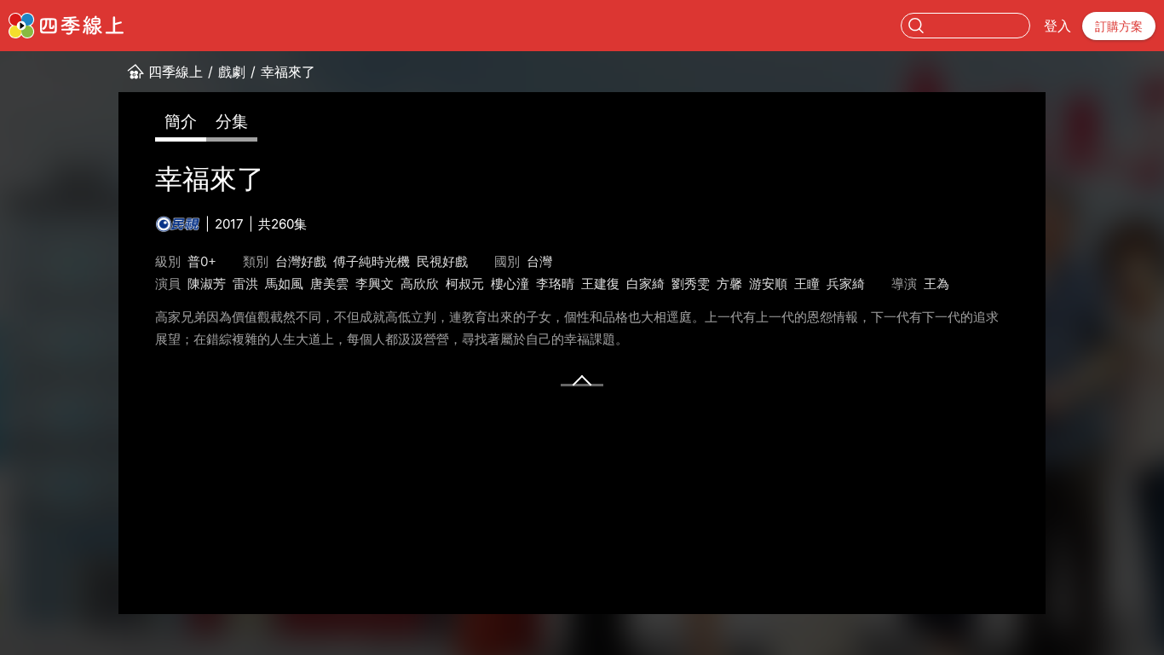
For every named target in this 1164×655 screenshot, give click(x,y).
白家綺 (645, 283)
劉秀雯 (690, 283)
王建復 (600, 283)
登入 (1057, 25)
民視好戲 (442, 261)
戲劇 (231, 71)
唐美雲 (329, 283)
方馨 (729, 283)
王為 (936, 283)
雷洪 (245, 283)
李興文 (374, 283)
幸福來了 (288, 71)
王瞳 (807, 283)
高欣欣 (419, 283)
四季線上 (175, 71)
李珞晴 (555, 283)
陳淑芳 (206, 283)
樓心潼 (510, 283)
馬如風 (284, 283)
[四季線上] (66, 25)
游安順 (768, 283)
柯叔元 (465, 283)
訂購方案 (1119, 26)
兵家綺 (846, 283)
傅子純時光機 (371, 261)
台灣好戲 (300, 261)
